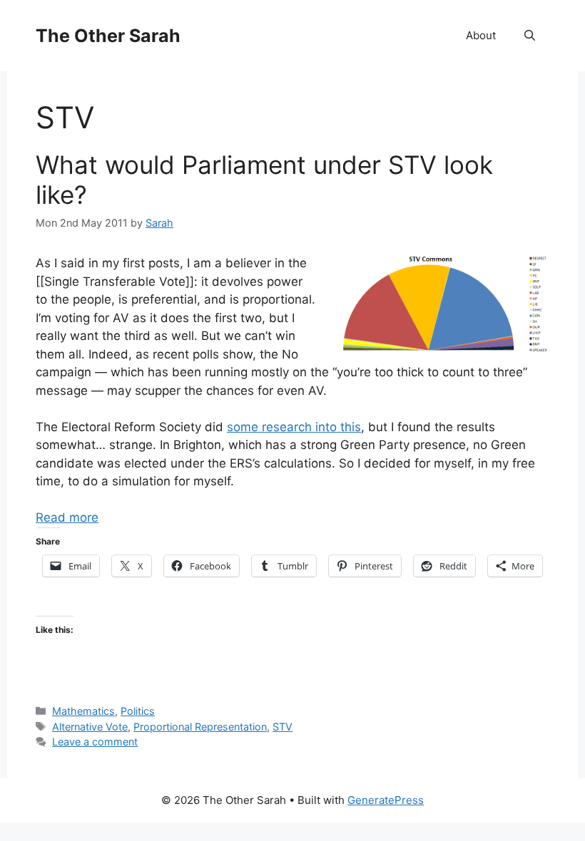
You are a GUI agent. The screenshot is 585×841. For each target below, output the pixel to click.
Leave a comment (95, 742)
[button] (529, 35)
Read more (67, 517)
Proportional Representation (200, 727)
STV (282, 727)
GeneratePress (385, 800)
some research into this (294, 427)
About (481, 35)
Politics (138, 711)
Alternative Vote (90, 727)
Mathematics (83, 711)
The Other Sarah (108, 35)
